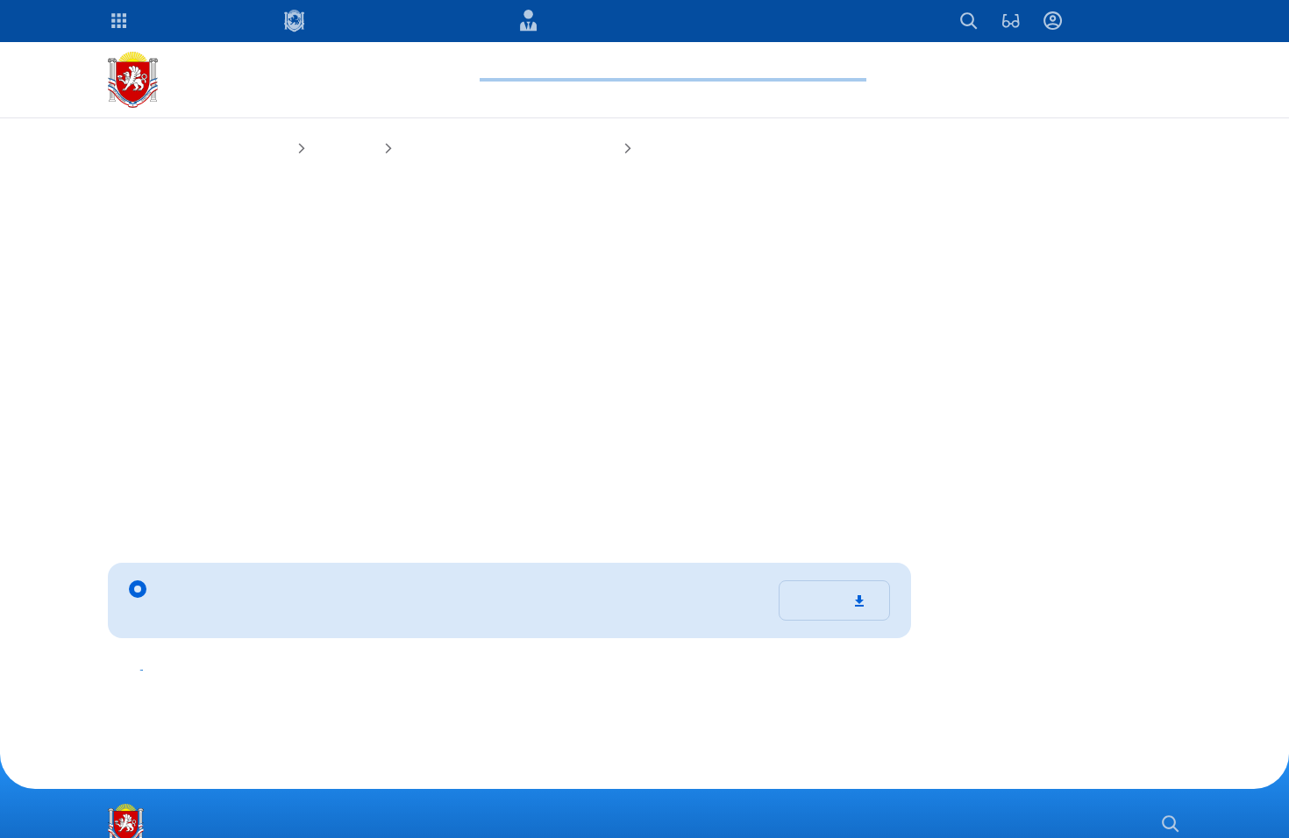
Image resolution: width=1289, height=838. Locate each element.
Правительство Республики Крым (213, 148)
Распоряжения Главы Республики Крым (561, 148)
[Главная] (136, 80)
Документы (377, 148)
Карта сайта (935, 824)
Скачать (822, 605)
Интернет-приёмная (1066, 824)
